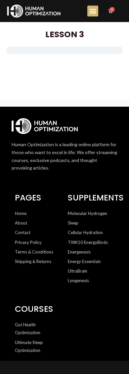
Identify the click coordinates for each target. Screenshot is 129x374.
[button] (92, 11)
